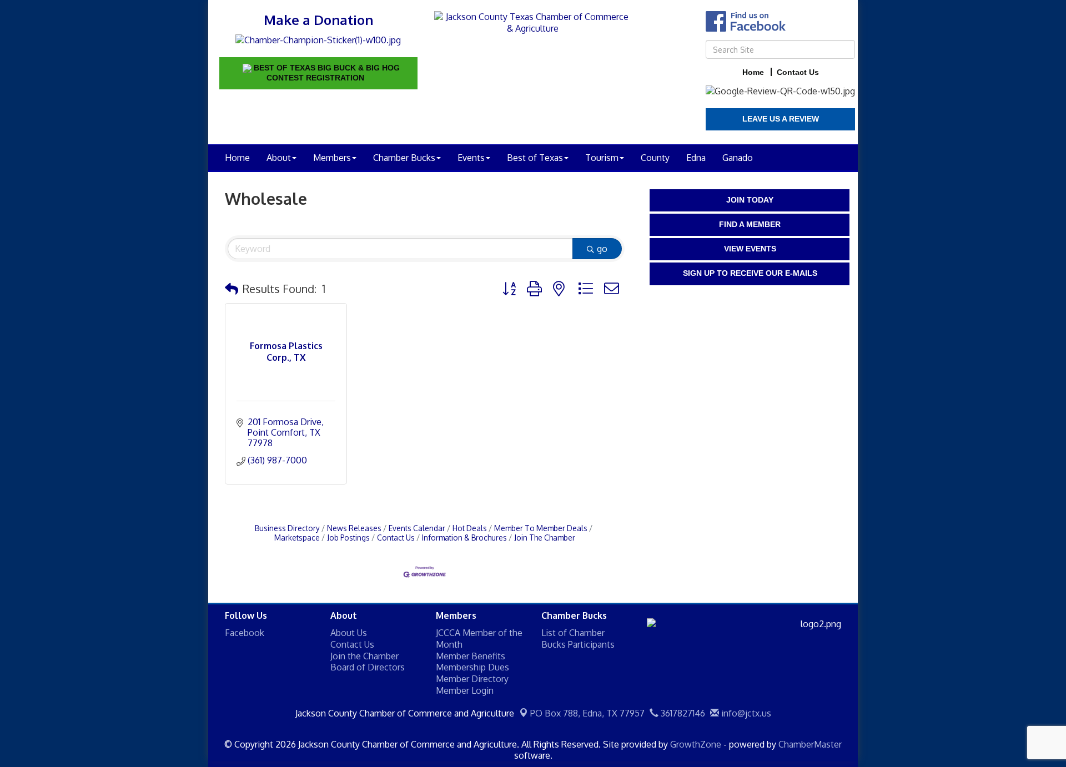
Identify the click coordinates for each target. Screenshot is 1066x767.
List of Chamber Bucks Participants (578, 638)
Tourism (602, 157)
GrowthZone (695, 744)
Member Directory (472, 678)
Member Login (465, 690)
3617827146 (681, 713)
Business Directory (287, 528)
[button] (231, 289)
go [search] (602, 248)
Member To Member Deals (540, 528)
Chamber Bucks (404, 157)
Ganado (737, 157)
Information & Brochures (464, 537)
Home (237, 157)
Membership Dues (472, 667)
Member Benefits (470, 656)
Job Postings (348, 537)
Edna (696, 157)
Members (332, 157)
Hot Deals (469, 528)
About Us (348, 632)
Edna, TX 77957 (587, 713)
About (278, 157)
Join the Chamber (364, 656)
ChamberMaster (810, 744)
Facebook (244, 632)
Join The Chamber (544, 537)
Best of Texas (535, 157)
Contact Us (396, 537)
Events (471, 157)
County (655, 157)
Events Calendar (417, 528)
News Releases (354, 528)
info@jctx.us (745, 713)
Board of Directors (367, 667)
